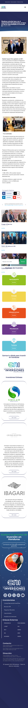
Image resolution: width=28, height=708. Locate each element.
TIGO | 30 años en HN (8, 246)
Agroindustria (14, 279)
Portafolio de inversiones (10, 617)
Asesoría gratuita (13, 2)
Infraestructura (14, 312)
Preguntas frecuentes (9, 610)
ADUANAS (6, 636)
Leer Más (3, 228)
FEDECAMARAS (21, 623)
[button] (7, 193)
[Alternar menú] (25, 7)
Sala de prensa (7, 2)
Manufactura (14, 329)
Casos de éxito (7, 613)
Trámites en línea (20, 2)
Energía (14, 296)
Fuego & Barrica (6, 224)
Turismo (14, 345)
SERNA (19, 630)
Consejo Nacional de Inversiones (12, 603)
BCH (5, 630)
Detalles (14, 282)
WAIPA (19, 636)
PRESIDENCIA (7, 623)
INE (5, 633)
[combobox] (10, 261)
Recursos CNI (7, 607)
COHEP (6, 626)
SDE (18, 626)
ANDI (19, 633)
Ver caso (14, 417)
